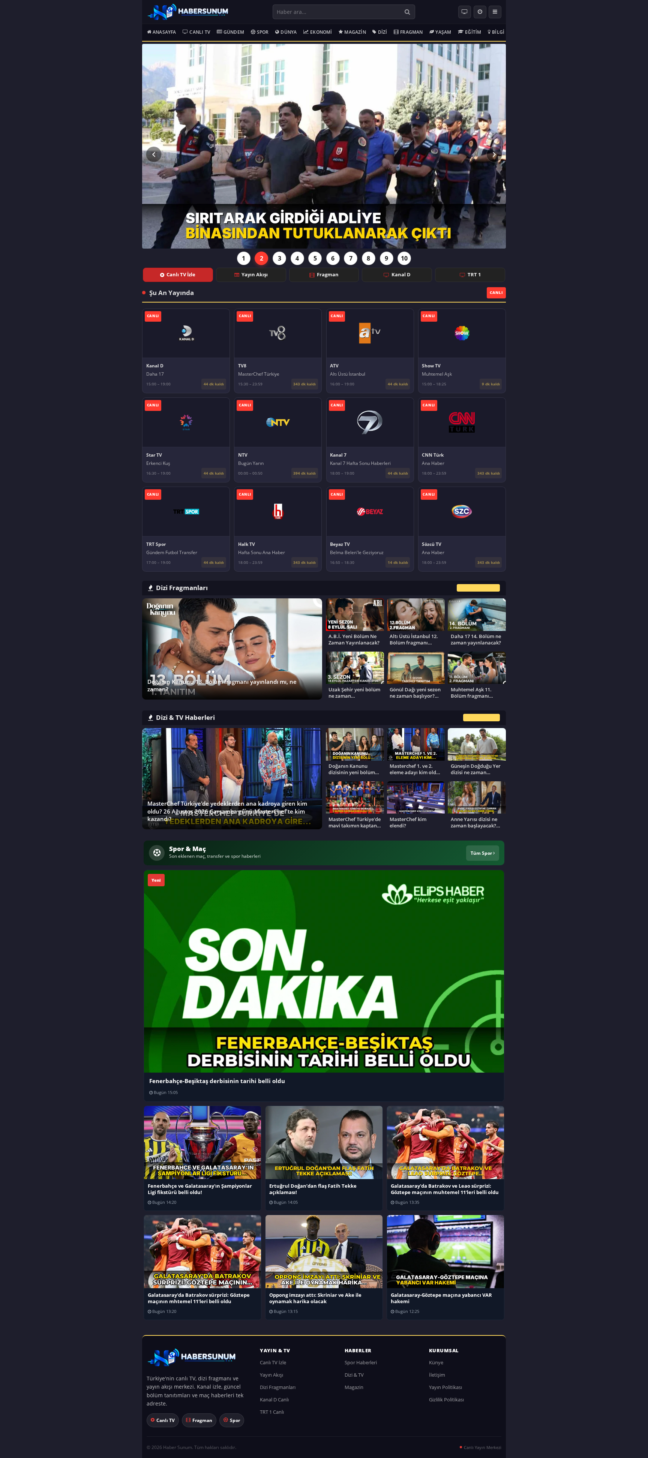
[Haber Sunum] (188, 12)
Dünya (288, 32)
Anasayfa (164, 32)
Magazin (355, 32)
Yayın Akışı (255, 274)
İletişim (437, 1374)
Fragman (411, 32)
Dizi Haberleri (481, 718)
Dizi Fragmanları (278, 1387)
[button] (154, 154)
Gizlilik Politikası (446, 1399)
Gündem (234, 32)
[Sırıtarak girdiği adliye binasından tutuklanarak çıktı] (324, 146)
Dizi (382, 32)
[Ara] (407, 12)
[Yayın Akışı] (480, 12)
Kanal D (401, 274)
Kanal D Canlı (274, 1399)
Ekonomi (321, 32)
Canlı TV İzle (180, 274)
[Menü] (495, 12)
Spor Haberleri (361, 1362)
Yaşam (443, 32)
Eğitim (473, 32)
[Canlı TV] (464, 12)
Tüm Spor (482, 853)
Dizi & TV (354, 1374)
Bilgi (498, 32)
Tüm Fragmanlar (478, 587)
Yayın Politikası (445, 1387)
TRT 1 (474, 274)
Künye (436, 1362)
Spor (263, 32)
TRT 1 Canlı (272, 1412)
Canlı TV (199, 32)
